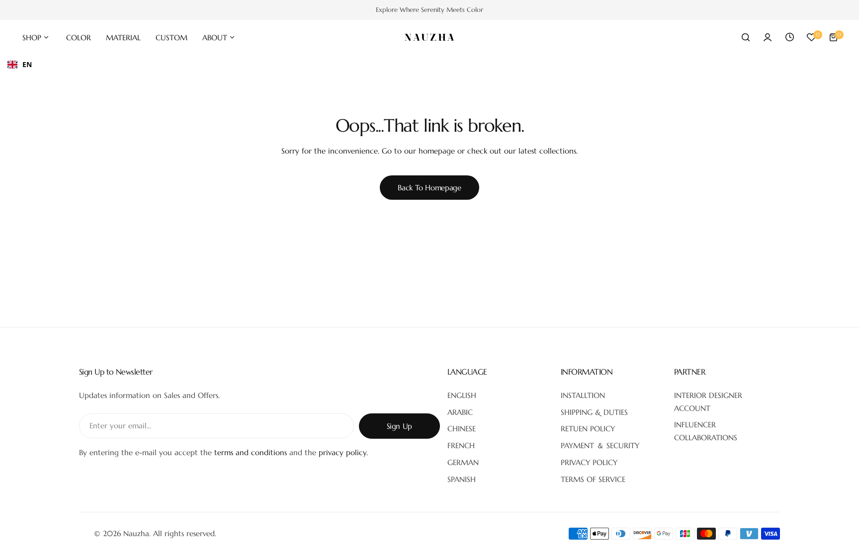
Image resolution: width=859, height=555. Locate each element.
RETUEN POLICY (588, 428)
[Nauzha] (429, 37)
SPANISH (461, 479)
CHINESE (461, 428)
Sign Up (399, 426)
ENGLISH (461, 395)
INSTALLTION (583, 395)
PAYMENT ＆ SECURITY (600, 445)
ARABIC (460, 412)
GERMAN (463, 462)
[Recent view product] (789, 37)
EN (27, 64)
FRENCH (461, 445)
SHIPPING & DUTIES (594, 412)
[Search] (746, 37)
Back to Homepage (429, 187)
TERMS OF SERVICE (593, 479)
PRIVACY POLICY (589, 462)
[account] (767, 37)
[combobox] (19, 65)
